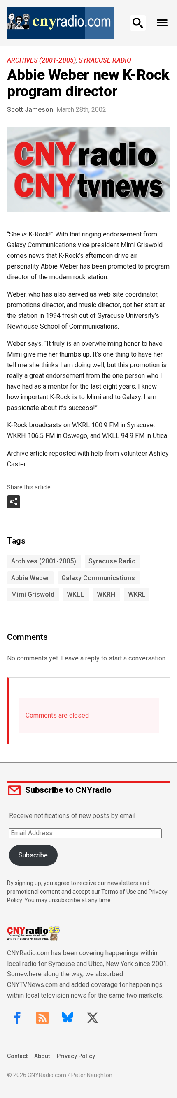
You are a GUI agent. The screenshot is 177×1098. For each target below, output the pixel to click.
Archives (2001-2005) (41, 60)
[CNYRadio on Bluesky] (67, 1018)
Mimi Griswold (32, 594)
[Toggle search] (138, 23)
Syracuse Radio (105, 60)
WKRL (137, 594)
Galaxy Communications (98, 578)
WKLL (75, 594)
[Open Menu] (162, 23)
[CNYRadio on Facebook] (17, 1018)
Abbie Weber (30, 578)
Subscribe (33, 855)
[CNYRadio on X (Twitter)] (92, 1018)
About (42, 1056)
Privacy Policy (76, 1056)
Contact (17, 1056)
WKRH (106, 594)
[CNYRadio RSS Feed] (42, 1018)
